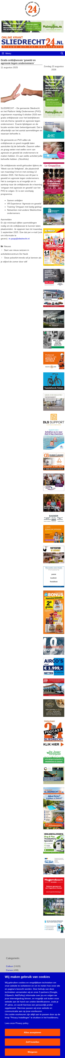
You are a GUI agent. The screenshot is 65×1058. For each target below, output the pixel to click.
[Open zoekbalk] (62, 53)
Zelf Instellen (32, 1042)
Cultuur (9, 966)
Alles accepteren (32, 1032)
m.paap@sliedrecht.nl (19, 238)
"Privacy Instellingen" (20, 1017)
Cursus (9, 970)
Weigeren (32, 1052)
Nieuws (7, 246)
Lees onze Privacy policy (16, 1023)
